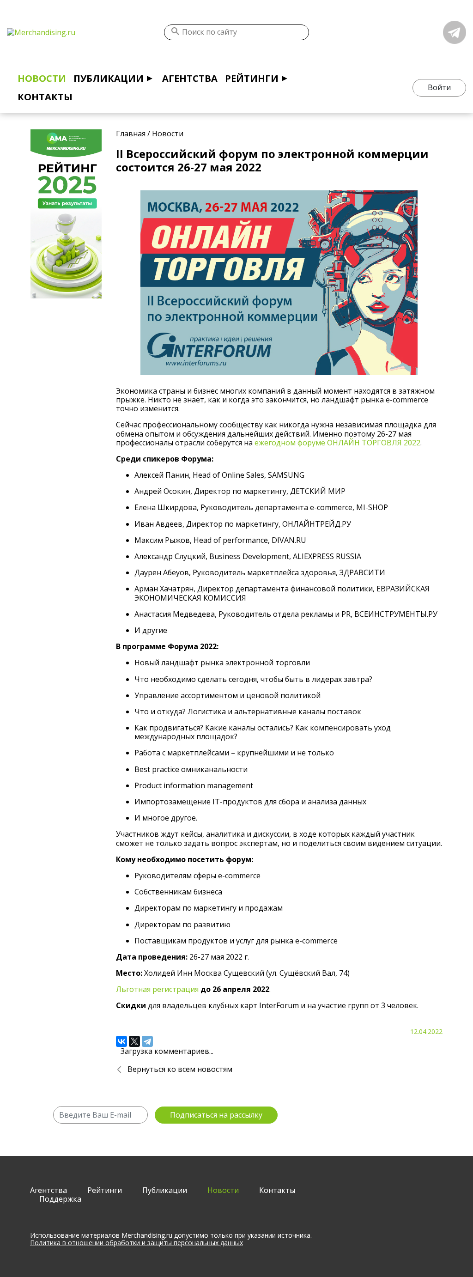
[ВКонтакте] (121, 1041)
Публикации (108, 78)
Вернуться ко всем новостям (179, 1069)
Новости (42, 78)
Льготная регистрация (157, 989)
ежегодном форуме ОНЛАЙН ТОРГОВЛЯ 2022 (337, 443)
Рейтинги (252, 78)
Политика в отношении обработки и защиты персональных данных (136, 1242)
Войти (439, 87)
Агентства (190, 78)
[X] (134, 1041)
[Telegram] (147, 1041)
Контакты (45, 97)
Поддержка (60, 1199)
